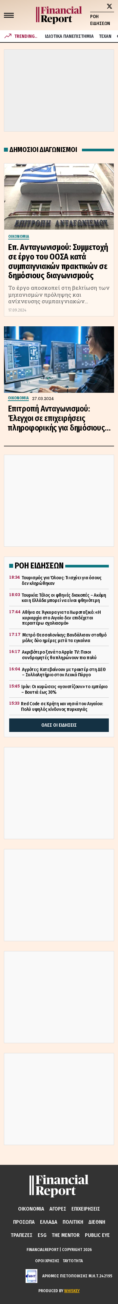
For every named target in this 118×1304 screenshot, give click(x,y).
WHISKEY (72, 1290)
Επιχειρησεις (85, 1209)
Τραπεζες (21, 1235)
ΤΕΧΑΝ (105, 36)
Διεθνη (96, 1222)
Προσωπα (24, 1222)
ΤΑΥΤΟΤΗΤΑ (73, 1260)
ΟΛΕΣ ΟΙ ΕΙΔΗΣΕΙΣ (59, 725)
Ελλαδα (48, 1222)
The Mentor (66, 1235)
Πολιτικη (73, 1222)
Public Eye (97, 1235)
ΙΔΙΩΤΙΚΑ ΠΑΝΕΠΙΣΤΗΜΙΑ (69, 36)
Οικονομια (31, 1209)
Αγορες (57, 1209)
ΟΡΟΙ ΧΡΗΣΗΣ (47, 1260)
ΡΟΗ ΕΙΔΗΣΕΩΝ (100, 20)
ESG (42, 1235)
